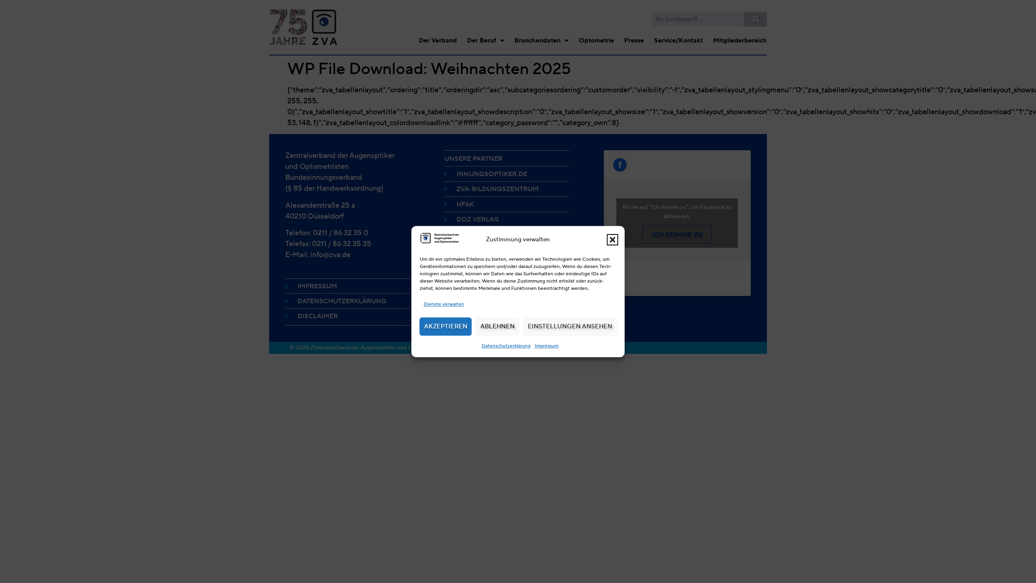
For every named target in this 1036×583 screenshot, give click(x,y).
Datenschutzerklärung (506, 345)
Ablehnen (497, 326)
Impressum (546, 345)
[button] (613, 240)
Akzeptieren (445, 326)
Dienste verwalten (444, 303)
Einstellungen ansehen (570, 326)
